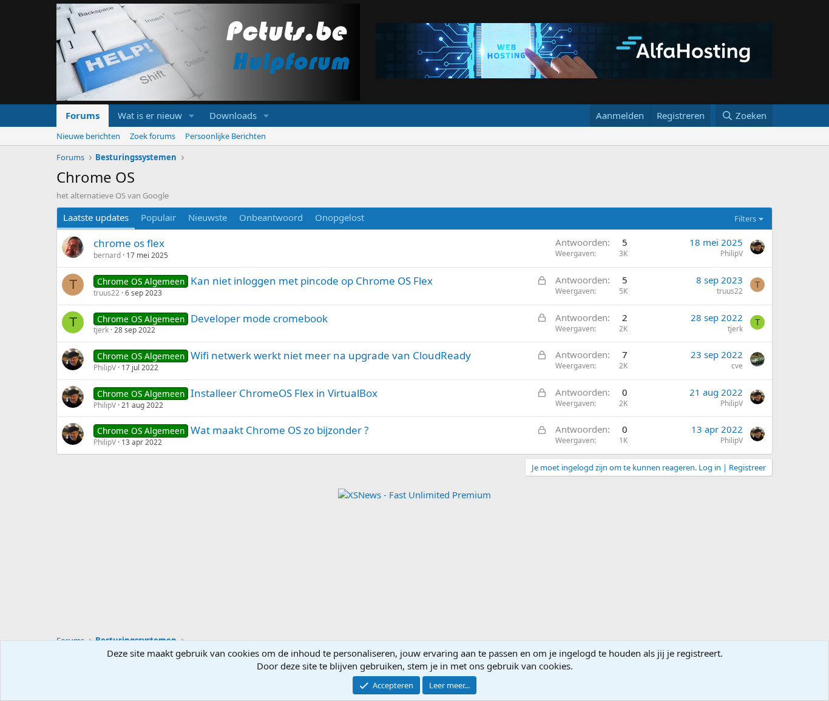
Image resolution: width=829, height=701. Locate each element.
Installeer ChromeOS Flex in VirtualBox (284, 393)
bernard (107, 255)
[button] (191, 115)
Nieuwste (207, 217)
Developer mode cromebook (259, 318)
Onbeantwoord (271, 217)
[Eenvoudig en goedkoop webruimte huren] (574, 52)
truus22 (106, 293)
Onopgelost (339, 217)
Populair (158, 217)
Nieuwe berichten (88, 135)
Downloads (233, 115)
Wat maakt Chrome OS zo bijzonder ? (279, 430)
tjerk (101, 330)
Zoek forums (152, 135)
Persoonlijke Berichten (225, 135)
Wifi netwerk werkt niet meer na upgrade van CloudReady (331, 355)
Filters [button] (745, 218)
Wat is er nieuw (150, 115)
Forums (83, 115)
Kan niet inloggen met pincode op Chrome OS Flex (312, 281)
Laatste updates (96, 217)
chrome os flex (128, 243)
